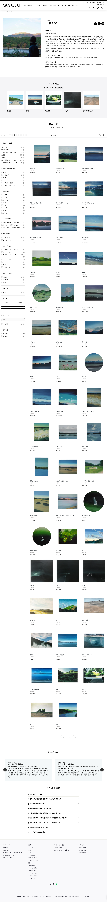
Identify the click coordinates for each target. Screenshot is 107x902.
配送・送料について (39, 896)
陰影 (57, 689)
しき (57, 377)
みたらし (84, 689)
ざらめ (32, 655)
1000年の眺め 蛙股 (35, 238)
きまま (84, 550)
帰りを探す (33, 168)
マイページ (6, 845)
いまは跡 (32, 272)
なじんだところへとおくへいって (65, 516)
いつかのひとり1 (34, 689)
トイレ (30, 852)
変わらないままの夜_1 (36, 203)
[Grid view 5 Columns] (21, 135)
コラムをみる (82, 847)
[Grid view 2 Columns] (12, 135)
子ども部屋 (31, 855)
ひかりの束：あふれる (36, 446)
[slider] (2, 306)
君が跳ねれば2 (86, 516)
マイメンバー (32, 878)
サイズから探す (32, 868)
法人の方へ (86, 3)
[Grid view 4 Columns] (17, 135)
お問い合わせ (100, 4)
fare (83, 272)
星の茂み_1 (59, 550)
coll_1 (84, 585)
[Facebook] (53, 884)
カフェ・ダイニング (33, 860)
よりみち (32, 620)
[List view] (10, 135)
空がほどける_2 (34, 411)
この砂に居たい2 (86, 620)
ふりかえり (59, 342)
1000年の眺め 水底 (88, 481)
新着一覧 (6, 847)
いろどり (58, 620)
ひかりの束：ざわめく (88, 411)
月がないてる (85, 238)
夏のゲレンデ (33, 307)
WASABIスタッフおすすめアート (12, 852)
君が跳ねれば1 (34, 550)
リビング (31, 847)
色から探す (31, 865)
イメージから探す (33, 873)
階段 (29, 863)
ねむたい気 (59, 446)
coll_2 (58, 585)
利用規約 (86, 896)
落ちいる (84, 342)
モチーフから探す (33, 875)
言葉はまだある (34, 481)
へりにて (32, 342)
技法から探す (32, 870)
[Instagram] (50, 884)
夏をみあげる (59, 307)
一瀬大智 (10, 11)
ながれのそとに (60, 168)
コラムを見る (93, 3)
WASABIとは (100, 3)
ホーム (4, 11)
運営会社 (19, 896)
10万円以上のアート (9, 858)
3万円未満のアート (8, 855)
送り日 (32, 377)
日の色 (58, 272)
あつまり (32, 724)
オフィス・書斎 (32, 858)
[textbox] (6, 302)
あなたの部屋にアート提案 (61, 850)
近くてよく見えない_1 (88, 203)
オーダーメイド (58, 847)
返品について (49, 896)
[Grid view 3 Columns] (15, 135)
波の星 (84, 377)
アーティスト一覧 (59, 845)
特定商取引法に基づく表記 (61, 896)
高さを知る (85, 446)
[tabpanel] (15, 101)
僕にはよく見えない (87, 655)
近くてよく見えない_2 (62, 203)
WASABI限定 (7, 850)
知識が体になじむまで (62, 481)
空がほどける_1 (60, 411)
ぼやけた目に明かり (87, 307)
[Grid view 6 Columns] (25, 135)
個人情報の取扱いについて (76, 896)
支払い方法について (28, 896)
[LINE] (56, 884)
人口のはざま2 (60, 655)
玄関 (29, 845)
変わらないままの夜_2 (88, 168)
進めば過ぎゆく (34, 516)
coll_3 (32, 585)
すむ (57, 724)
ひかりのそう (59, 238)
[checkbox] (13, 172)
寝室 (29, 850)
